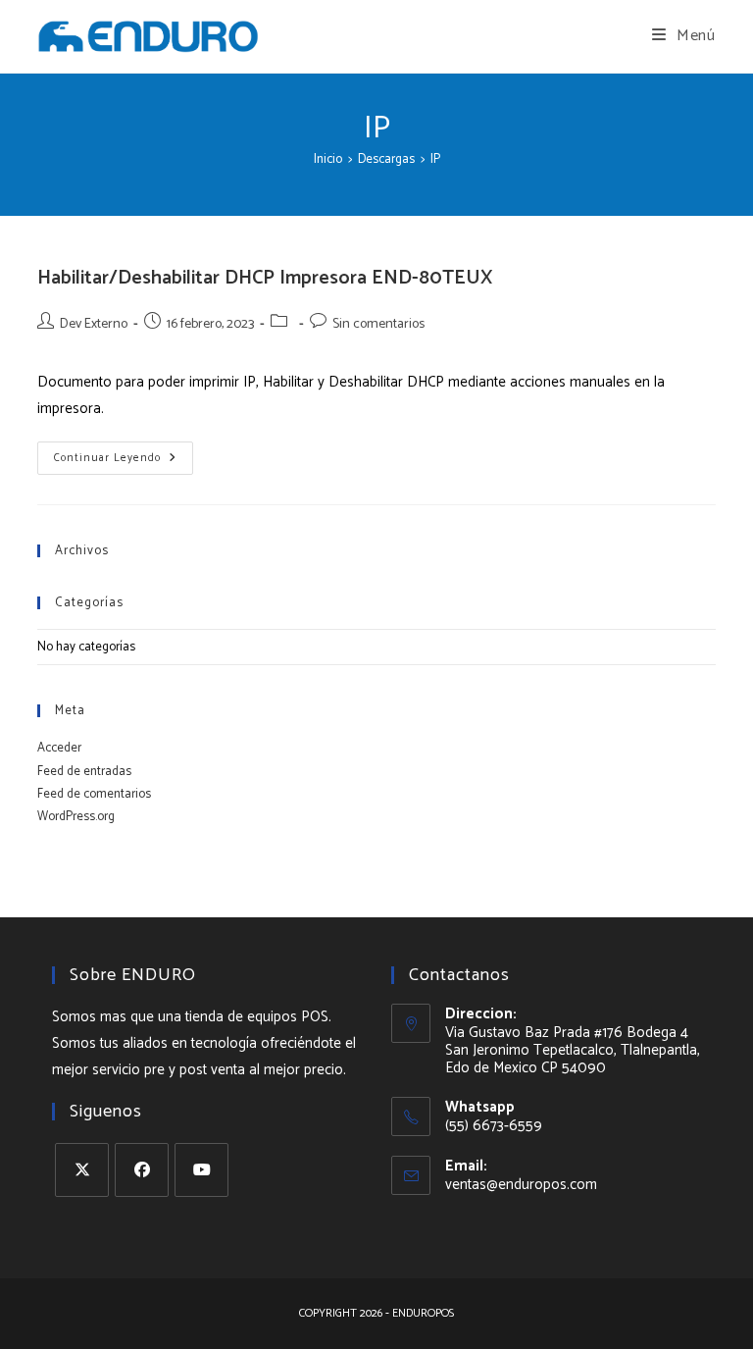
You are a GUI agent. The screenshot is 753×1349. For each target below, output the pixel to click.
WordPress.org (76, 816)
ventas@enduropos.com (521, 1184)
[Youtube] (201, 1170)
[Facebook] (142, 1170)
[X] (82, 1170)
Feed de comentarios (94, 794)
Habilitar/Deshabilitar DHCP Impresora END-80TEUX (264, 278)
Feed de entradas (84, 771)
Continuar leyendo (123, 460)
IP (435, 159)
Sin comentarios (378, 324)
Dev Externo (93, 324)
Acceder (59, 748)
